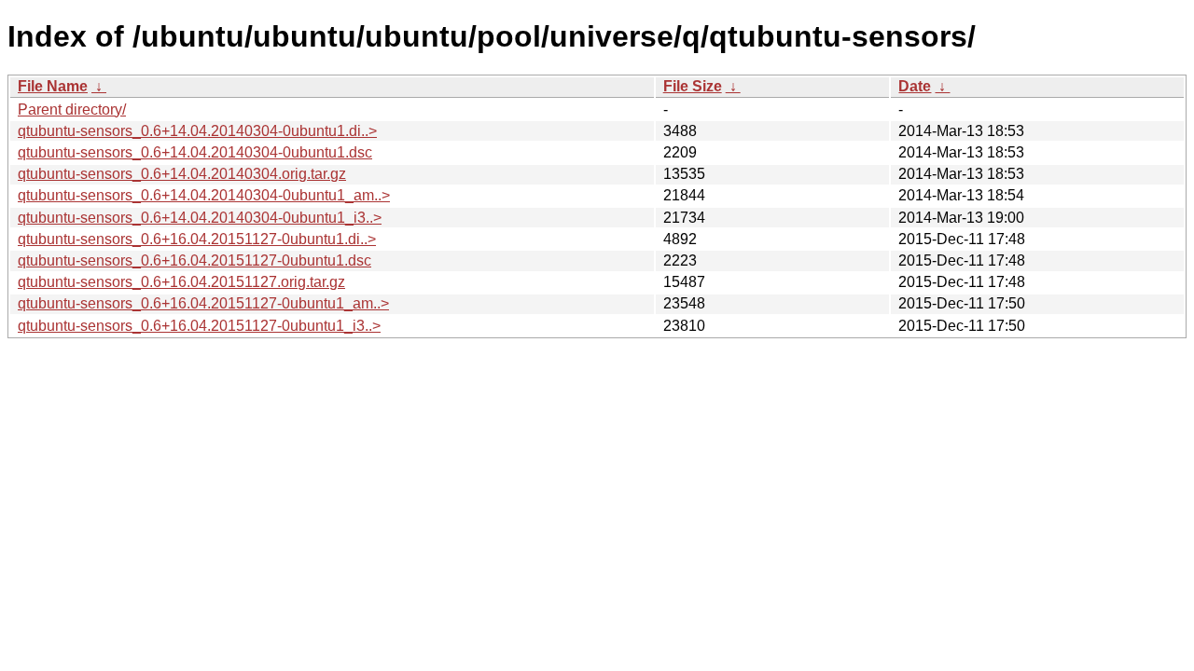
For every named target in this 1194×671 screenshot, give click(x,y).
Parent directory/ (72, 109)
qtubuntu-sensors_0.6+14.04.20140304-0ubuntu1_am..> (204, 195)
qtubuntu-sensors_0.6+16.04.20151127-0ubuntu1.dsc (194, 260)
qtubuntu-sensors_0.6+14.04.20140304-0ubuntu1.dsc (195, 152)
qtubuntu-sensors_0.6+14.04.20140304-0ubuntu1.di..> (197, 131)
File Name (53, 86)
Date (914, 86)
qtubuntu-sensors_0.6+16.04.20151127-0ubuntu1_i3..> (199, 326)
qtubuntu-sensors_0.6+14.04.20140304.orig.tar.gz (182, 174)
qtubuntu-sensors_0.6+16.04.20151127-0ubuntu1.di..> (197, 239)
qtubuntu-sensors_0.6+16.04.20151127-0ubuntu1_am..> (203, 303)
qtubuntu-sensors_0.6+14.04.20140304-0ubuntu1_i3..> (200, 218)
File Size (692, 86)
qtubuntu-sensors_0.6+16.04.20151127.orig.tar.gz (181, 282)
